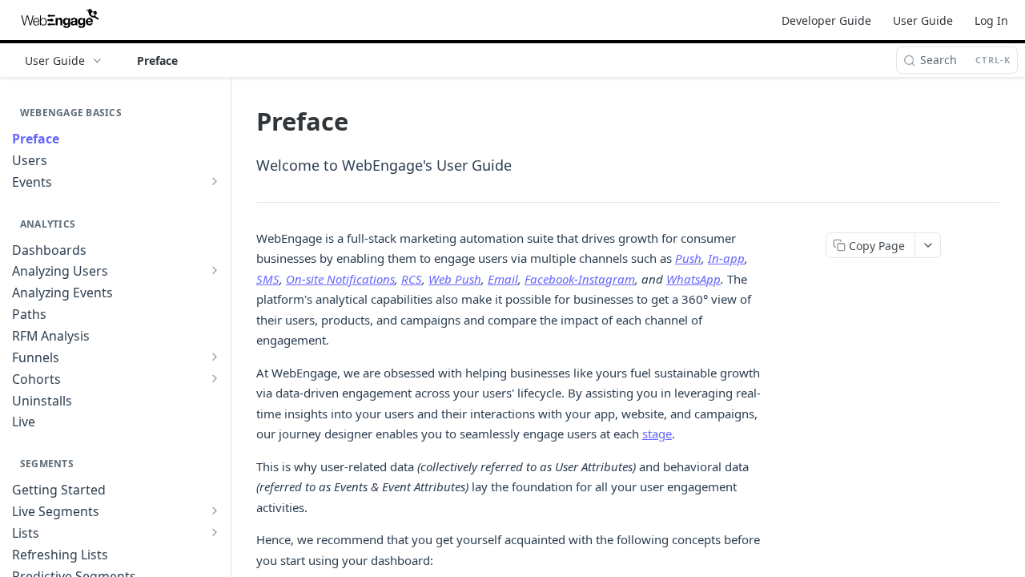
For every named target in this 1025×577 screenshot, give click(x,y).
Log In (991, 20)
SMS (267, 279)
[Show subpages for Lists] (214, 532)
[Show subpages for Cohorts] (214, 378)
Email (503, 279)
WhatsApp (693, 279)
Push (688, 258)
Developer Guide (826, 20)
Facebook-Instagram (580, 279)
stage (657, 434)
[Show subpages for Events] (214, 181)
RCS (411, 279)
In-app (726, 258)
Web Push (454, 279)
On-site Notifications (340, 279)
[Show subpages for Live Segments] (214, 510)
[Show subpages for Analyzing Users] (214, 270)
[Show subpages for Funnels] (214, 356)
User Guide (923, 20)
